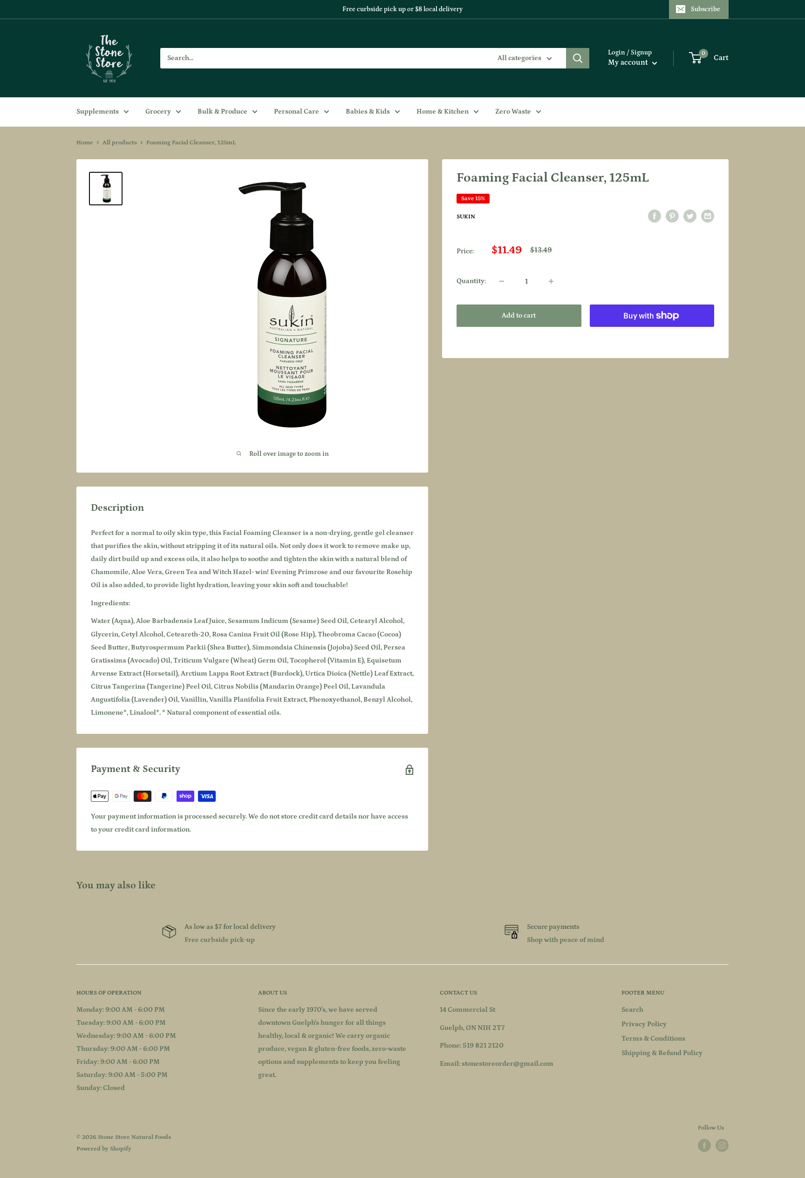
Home (84, 142)
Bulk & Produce (222, 111)
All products (119, 142)
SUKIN (466, 216)
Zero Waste (513, 111)
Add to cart (519, 315)
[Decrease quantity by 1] (502, 281)
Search (632, 1010)
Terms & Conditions (653, 1039)
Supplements (97, 111)
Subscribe (705, 9)
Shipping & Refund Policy (662, 1053)
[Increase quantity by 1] (551, 281)
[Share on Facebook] (654, 216)
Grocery (158, 111)
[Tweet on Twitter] (689, 216)
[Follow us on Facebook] (704, 1145)
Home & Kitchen (442, 111)
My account (629, 62)
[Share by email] (707, 216)
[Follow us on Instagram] (722, 1145)
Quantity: (471, 281)
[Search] (577, 58)
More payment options (652, 337)
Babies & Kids (368, 111)
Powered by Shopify (103, 1148)
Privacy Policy (644, 1024)
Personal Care (296, 111)
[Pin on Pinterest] (672, 216)
